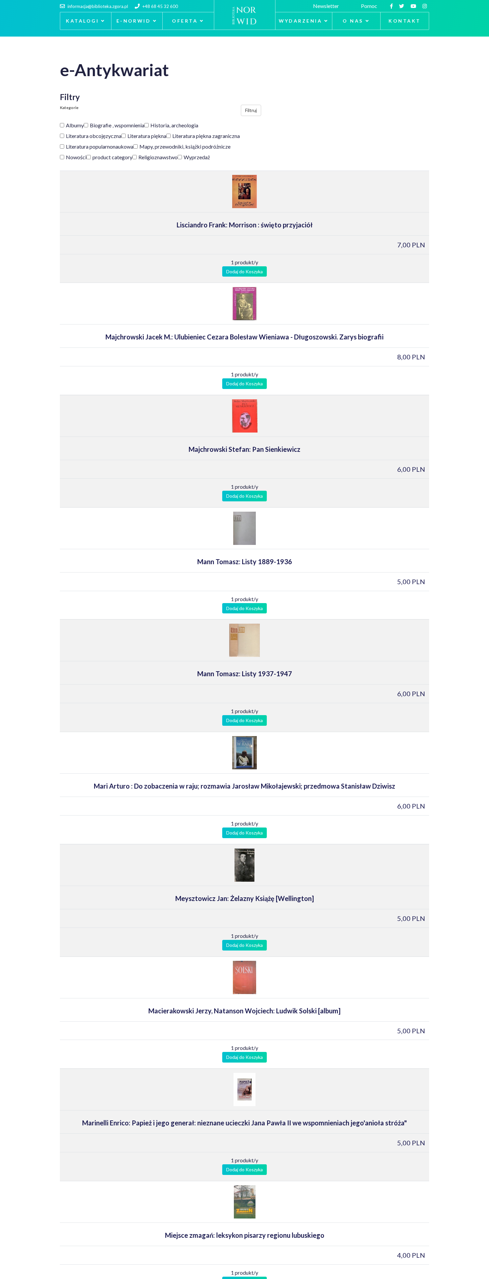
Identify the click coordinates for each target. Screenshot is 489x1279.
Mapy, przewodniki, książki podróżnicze (185, 146)
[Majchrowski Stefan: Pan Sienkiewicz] (244, 416)
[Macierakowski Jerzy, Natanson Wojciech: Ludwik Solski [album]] (244, 977)
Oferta (185, 21)
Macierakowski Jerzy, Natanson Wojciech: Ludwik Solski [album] (244, 1011)
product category (112, 157)
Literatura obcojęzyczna (93, 136)
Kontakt (404, 21)
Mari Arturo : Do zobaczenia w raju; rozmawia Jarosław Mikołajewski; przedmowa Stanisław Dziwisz (244, 786)
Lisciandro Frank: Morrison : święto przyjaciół (245, 225)
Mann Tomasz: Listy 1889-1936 (244, 562)
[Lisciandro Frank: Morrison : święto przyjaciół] (244, 191)
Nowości (76, 157)
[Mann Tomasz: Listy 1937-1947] (244, 640)
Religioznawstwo (158, 157)
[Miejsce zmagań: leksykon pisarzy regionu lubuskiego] (244, 1201)
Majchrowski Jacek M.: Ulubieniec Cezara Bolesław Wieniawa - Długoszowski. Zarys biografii (244, 337)
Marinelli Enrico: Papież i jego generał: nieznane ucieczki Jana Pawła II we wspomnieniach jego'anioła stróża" (244, 1123)
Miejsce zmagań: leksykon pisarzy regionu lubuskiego (244, 1235)
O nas (353, 21)
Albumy (75, 125)
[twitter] (402, 6)
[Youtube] (414, 6)
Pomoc (370, 6)
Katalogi (82, 21)
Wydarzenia (300, 21)
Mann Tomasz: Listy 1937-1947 (244, 674)
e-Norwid (133, 21)
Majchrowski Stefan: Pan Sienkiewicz (244, 449)
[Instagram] (425, 6)
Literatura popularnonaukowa (99, 146)
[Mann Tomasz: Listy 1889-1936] (244, 528)
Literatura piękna (146, 136)
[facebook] (392, 6)
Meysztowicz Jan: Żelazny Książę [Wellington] (244, 898)
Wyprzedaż (197, 157)
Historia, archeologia (174, 125)
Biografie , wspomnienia (117, 125)
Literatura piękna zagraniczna (206, 136)
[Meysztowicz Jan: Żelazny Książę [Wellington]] (244, 865)
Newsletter (327, 6)
